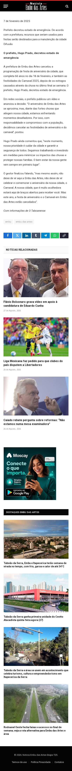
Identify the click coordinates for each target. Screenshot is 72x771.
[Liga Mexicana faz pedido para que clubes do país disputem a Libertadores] (36, 336)
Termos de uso (19, 762)
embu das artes (24, 221)
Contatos (59, 762)
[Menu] (5, 6)
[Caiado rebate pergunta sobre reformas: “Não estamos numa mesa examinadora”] (36, 396)
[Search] (67, 6)
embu (8, 221)
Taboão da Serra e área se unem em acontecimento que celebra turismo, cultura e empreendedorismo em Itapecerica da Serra (36, 673)
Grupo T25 (52, 755)
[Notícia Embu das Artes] (36, 6)
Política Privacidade (41, 762)
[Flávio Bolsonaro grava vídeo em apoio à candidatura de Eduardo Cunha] (36, 277)
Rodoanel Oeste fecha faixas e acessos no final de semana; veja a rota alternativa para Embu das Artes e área (35, 730)
